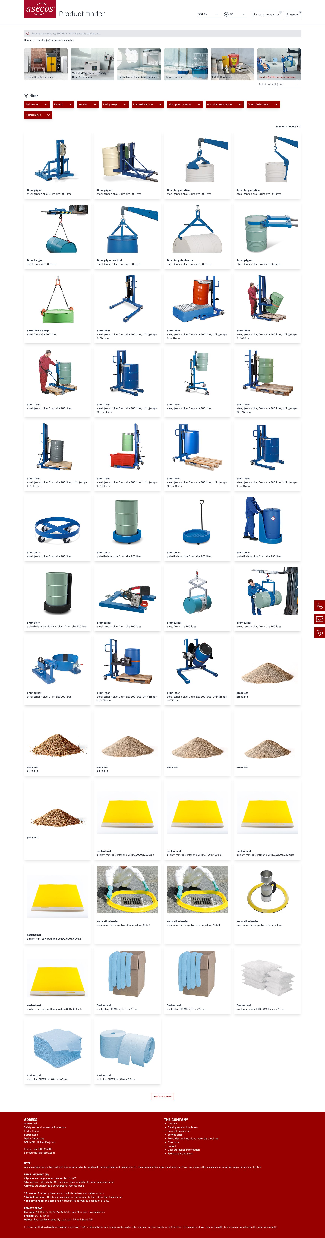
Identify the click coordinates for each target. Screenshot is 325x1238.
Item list (294, 14)
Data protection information (184, 1149)
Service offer (175, 1134)
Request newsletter (179, 1131)
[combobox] (210, 14)
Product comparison (268, 14)
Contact (172, 1123)
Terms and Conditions (180, 1153)
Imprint (172, 1146)
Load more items (162, 1096)
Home (27, 40)
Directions (173, 1142)
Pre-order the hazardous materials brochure (193, 1138)
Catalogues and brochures (183, 1127)
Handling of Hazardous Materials (55, 40)
